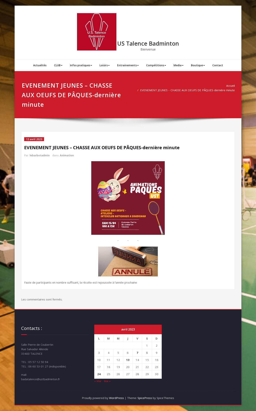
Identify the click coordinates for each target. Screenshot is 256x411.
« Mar (98, 381)
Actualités (39, 65)
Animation (67, 155)
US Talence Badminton (148, 43)
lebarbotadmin (40, 155)
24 (99, 374)
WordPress (116, 398)
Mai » (107, 381)
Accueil (230, 85)
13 (127, 360)
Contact (217, 65)
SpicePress (145, 398)
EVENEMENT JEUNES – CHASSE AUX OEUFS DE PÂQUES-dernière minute (187, 90)
